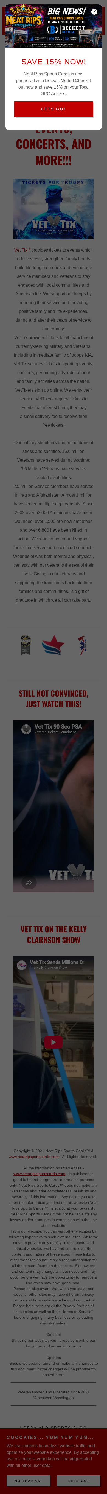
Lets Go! (53, 109)
